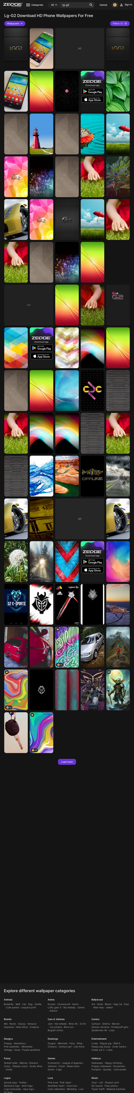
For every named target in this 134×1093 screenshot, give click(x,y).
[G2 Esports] (41, 689)
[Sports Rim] (118, 518)
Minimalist (27, 1046)
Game (51, 1069)
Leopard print (28, 1007)
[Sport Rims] (16, 518)
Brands (8, 1019)
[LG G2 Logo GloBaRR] (67, 219)
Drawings (53, 1038)
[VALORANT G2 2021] (92, 689)
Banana (33, 1063)
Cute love (72, 1085)
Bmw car (69, 1027)
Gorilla (38, 1004)
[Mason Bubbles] (41, 518)
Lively (95, 1043)
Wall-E (116, 1043)
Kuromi (51, 1004)
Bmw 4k (73, 1023)
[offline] (92, 476)
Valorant (52, 1066)
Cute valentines (56, 1089)
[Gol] (16, 732)
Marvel (115, 1023)
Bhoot (108, 1004)
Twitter (23, 1082)
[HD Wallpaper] (118, 176)
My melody (69, 1007)
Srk (93, 1004)
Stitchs (106, 1023)
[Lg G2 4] (67, 347)
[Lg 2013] (92, 219)
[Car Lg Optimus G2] (16, 219)
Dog (30, 1004)
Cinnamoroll (63, 1004)
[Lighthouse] (41, 134)
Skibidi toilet (11, 1063)
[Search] (91, 4)
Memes (23, 1063)
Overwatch (54, 1063)
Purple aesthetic (31, 1049)
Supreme (9, 1027)
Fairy (72, 1043)
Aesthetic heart (56, 1085)
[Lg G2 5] (16, 347)
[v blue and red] (67, 561)
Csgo (59, 1069)
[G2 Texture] (41, 262)
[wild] (16, 561)
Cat (24, 1004)
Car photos (56, 1027)
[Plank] (16, 476)
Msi (6, 1023)
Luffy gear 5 (54, 1007)
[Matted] (67, 176)
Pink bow (53, 1082)
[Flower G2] (118, 433)
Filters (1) (118, 23)
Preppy (8, 1043)
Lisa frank (79, 1046)
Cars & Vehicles (56, 1019)
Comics (96, 1019)
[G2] (92, 604)
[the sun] (41, 561)
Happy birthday (113, 1063)
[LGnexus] (67, 91)
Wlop (79, 1043)
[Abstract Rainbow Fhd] (41, 433)
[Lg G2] (67, 305)
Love (50, 1078)
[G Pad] (41, 390)
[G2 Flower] (16, 433)
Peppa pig (105, 1043)
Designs (8, 1038)
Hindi (100, 1004)
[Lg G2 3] (92, 347)
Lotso (109, 1049)
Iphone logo (10, 1082)
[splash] (41, 476)
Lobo (112, 1030)
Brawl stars (73, 1066)
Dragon (52, 1043)
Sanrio (81, 1007)
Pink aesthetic (12, 1046)
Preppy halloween (101, 1066)
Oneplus (34, 1027)
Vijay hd (117, 1004)
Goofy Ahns (36, 1066)
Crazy (7, 1066)
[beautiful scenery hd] (67, 476)
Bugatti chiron (55, 1030)
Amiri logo (27, 1085)
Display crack (20, 1066)
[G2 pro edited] (118, 561)
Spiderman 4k (99, 1030)
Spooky (107, 1069)
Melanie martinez (116, 1089)
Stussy (22, 1023)
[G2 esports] (41, 604)
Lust (81, 1089)
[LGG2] (16, 48)
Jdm (50, 1023)
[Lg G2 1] (118, 347)
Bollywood (97, 999)
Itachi (75, 1004)
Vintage (8, 1049)
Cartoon (96, 1023)
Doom (62, 1066)
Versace (31, 1023)
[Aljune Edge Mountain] (118, 647)
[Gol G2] (16, 647)
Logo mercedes (12, 1089)
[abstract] (41, 176)
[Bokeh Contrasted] (67, 262)
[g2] (118, 689)
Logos (7, 1078)
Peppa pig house (101, 1046)
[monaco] (118, 604)
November (119, 1066)
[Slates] (118, 390)
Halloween (97, 1063)
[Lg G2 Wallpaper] (16, 262)
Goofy (9, 1069)
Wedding (72, 1089)
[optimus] (118, 134)
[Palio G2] (92, 647)
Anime (51, 999)
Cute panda (12, 1007)
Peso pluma (111, 1085)
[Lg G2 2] (67, 390)
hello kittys (22, 1027)
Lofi (101, 1082)
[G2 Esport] (16, 604)
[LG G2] (41, 91)
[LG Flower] (118, 219)
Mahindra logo (12, 1085)
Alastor (53, 1010)
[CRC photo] (92, 390)
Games (51, 1058)
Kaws (17, 1049)
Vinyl (94, 1082)
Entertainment (99, 1038)
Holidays (96, 1058)
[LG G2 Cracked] (16, 176)
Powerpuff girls (119, 1027)
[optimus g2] (118, 91)
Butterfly (8, 1004)
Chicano (52, 1046)
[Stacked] (92, 433)
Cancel (103, 4)
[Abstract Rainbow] (67, 433)
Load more (67, 761)
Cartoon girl (65, 1046)
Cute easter (120, 1069)
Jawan (109, 1007)
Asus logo (28, 1089)
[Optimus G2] (92, 262)
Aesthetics (20, 1043)
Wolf (18, 1004)
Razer (13, 1023)
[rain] (118, 476)
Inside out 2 (98, 1049)
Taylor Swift (98, 1089)
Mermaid (62, 1043)
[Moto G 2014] (67, 689)
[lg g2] (41, 48)
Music (95, 1078)
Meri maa (98, 1007)
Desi (126, 1004)
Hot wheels (61, 1023)
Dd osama (97, 1085)
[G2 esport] (67, 604)
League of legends (72, 1063)
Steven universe (100, 1027)
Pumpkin (96, 1069)
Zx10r (83, 1023)
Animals (8, 999)
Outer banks (119, 1046)
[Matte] (16, 134)
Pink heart (65, 1082)
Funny (7, 1058)
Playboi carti (112, 1082)
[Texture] (16, 390)
